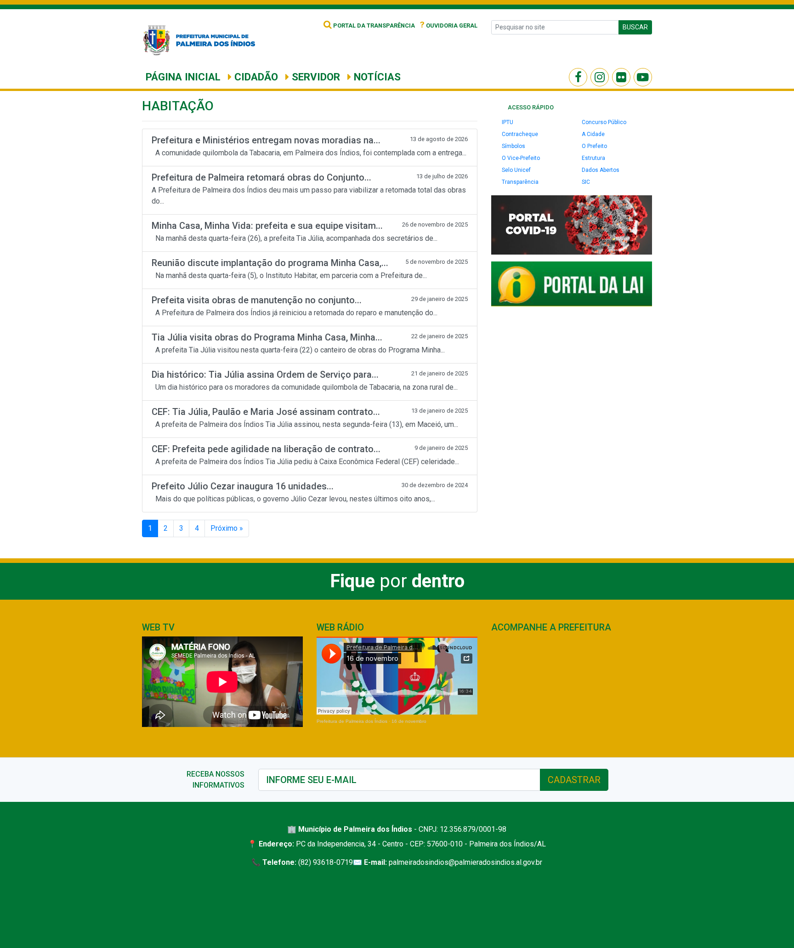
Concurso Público (604, 122)
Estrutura (593, 158)
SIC (586, 182)
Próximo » (226, 528)
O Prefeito (594, 146)
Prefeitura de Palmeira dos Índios (352, 721)
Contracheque (520, 134)
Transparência (520, 182)
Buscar (635, 27)
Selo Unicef (516, 170)
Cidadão (255, 77)
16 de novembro (408, 721)
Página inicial (183, 77)
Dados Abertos (600, 170)
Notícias (376, 77)
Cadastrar (574, 779)
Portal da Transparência (373, 25)
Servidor (314, 77)
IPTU (507, 122)
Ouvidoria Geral (448, 25)
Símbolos (513, 146)
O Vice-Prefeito (521, 158)
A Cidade (593, 134)
